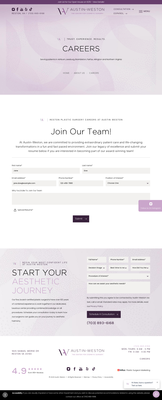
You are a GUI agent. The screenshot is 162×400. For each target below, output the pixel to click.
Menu (147, 11)
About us (79, 73)
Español (119, 14)
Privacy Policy (96, 306)
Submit (78, 219)
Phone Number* (66, 178)
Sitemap (87, 377)
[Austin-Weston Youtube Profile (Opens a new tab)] (21, 9)
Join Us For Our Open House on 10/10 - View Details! (81, 2)
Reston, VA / (19, 14)
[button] (5, 395)
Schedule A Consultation (101, 314)
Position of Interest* (115, 178)
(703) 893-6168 (36, 14)
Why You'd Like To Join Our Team (27, 191)
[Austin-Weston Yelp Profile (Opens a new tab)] (26, 9)
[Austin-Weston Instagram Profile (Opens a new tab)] (13, 9)
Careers (94, 73)
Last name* (87, 166)
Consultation (122, 9)
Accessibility (108, 377)
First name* (17, 166)
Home (66, 73)
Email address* (19, 178)
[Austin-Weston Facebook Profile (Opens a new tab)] (17, 9)
